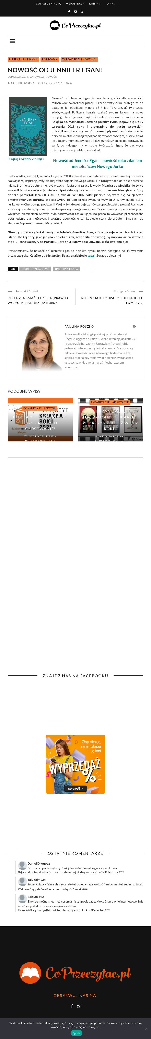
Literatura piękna (23, 59)
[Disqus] (75, 514)
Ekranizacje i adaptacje (110, 402)
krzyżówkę (61, 868)
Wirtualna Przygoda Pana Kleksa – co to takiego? (44, 889)
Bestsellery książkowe (35, 269)
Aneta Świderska (111, 436)
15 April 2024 (80, 889)
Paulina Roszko (23, 83)
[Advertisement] (41, 822)
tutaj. (91, 255)
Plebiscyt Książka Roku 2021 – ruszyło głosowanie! (40, 422)
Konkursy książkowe (39, 408)
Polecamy (49, 59)
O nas (111, 3)
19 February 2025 (114, 872)
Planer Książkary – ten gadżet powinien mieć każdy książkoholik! (53, 910)
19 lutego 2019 (108, 440)
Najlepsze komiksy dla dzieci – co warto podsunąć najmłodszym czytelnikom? (60, 872)
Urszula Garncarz (41, 436)
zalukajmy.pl (37, 879)
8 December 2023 (100, 910)
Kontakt (95, 3)
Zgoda (76, 1033)
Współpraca (75, 3)
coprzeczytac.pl (49, 3)
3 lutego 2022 (37, 440)
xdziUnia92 (36, 896)
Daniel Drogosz (39, 863)
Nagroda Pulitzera (66, 269)
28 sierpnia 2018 (52, 83)
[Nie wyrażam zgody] (146, 1029)
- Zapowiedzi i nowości (43, 76)
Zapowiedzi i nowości (79, 59)
